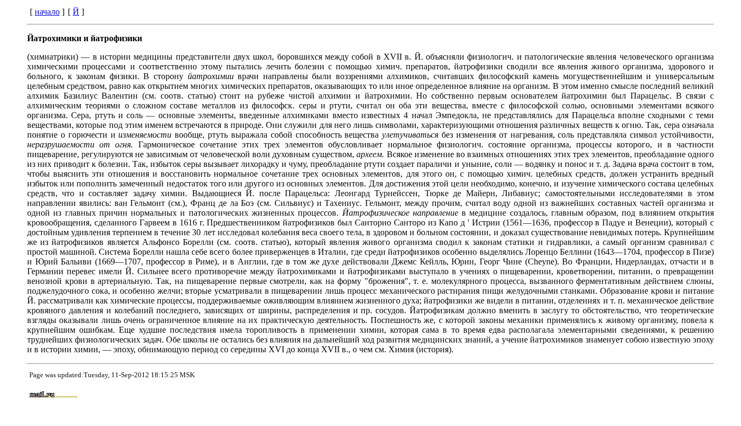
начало (47, 11)
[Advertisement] (474, 395)
